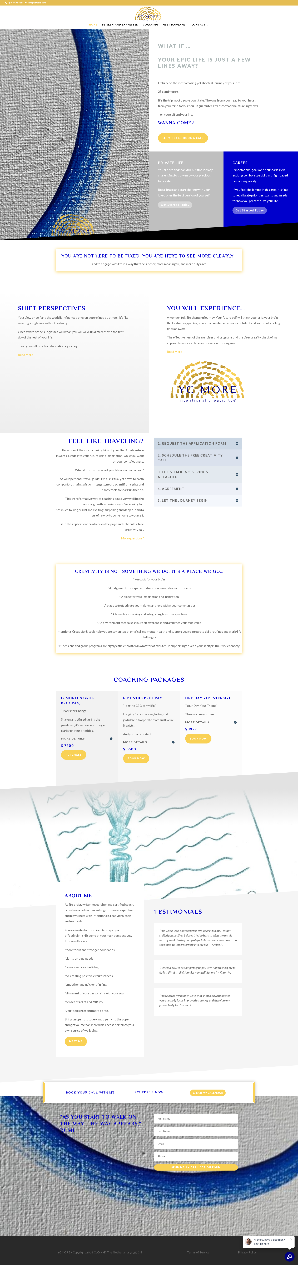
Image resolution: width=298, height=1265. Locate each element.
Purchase (74, 754)
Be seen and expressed (120, 25)
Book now (136, 758)
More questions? (132, 538)
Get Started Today (175, 204)
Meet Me (75, 1041)
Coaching (150, 25)
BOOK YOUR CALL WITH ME (90, 1092)
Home (93, 25)
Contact (198, 25)
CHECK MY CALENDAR (208, 1092)
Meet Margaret (175, 25)
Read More (174, 351)
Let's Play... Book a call (182, 137)
